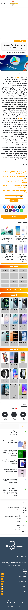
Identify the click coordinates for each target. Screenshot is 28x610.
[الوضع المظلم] (2, 4)
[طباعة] (6, 210)
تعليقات (5, 426)
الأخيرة (14, 426)
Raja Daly (17, 530)
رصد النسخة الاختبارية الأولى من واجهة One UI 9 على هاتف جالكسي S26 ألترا (21, 238)
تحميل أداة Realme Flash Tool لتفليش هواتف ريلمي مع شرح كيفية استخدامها (10, 432)
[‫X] (19, 207)
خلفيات (24, 586)
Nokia (14, 285)
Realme (23, 274)
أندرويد (24, 579)
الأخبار (24, 41)
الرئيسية (23, 602)
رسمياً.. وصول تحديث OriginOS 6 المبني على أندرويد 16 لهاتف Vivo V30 (7, 238)
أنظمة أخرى (23, 588)
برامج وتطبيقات (18, 41)
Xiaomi (14, 270)
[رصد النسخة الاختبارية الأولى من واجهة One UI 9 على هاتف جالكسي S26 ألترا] (21, 230)
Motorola (14, 281)
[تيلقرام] (17, 210)
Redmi (14, 277)
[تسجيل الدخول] (4, 4)
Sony (23, 285)
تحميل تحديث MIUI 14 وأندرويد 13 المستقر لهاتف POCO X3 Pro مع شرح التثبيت (10, 481)
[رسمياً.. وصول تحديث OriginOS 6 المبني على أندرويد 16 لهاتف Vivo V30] (7, 230)
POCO (22, 270)
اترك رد (14, 216)
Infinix (14, 274)
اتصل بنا (4, 602)
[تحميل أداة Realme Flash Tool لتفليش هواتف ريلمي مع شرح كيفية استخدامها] (22, 434)
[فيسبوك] (23, 207)
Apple (22, 281)
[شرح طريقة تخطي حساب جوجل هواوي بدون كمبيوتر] (22, 444)
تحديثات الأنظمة (22, 581)
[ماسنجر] (4, 207)
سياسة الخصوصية (18, 602)
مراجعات (24, 593)
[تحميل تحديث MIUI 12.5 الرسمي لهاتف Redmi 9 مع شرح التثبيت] (22, 463)
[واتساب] (21, 210)
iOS (25, 591)
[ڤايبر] (14, 210)
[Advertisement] (14, 23)
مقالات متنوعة (22, 576)
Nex (23, 277)
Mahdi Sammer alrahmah (14, 507)
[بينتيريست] (12, 207)
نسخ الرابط (14, 200)
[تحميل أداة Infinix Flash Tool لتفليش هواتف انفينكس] (22, 473)
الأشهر (23, 426)
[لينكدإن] (15, 207)
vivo (5, 277)
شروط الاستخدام (10, 602)
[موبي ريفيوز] (14, 3)
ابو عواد (18, 521)
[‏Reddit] (8, 207)
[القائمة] (26, 4)
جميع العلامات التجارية (13, 290)
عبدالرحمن (18, 515)
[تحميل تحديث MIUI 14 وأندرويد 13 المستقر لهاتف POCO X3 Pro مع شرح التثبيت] (22, 483)
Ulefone (5, 285)
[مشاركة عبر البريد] (10, 210)
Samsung (5, 270)
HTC (5, 281)
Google (17, 77)
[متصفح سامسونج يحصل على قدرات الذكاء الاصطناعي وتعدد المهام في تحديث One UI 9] (7, 248)
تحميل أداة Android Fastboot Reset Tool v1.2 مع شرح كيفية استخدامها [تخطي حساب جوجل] (10, 452)
